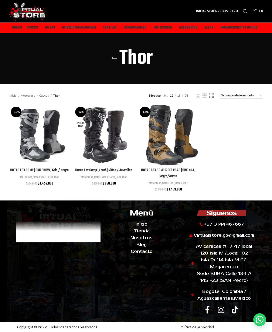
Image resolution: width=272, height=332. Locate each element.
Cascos (44, 95)
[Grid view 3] (205, 95)
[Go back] (114, 58)
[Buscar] (245, 11)
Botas (36, 177)
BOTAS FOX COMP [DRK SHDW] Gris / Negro (39, 170)
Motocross (28, 95)
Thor (43, 177)
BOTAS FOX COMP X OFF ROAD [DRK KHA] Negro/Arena (168, 173)
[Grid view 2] (198, 95)
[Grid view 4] (211, 95)
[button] (259, 319)
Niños (105, 177)
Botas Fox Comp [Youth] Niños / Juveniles (103, 170)
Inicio (13, 95)
